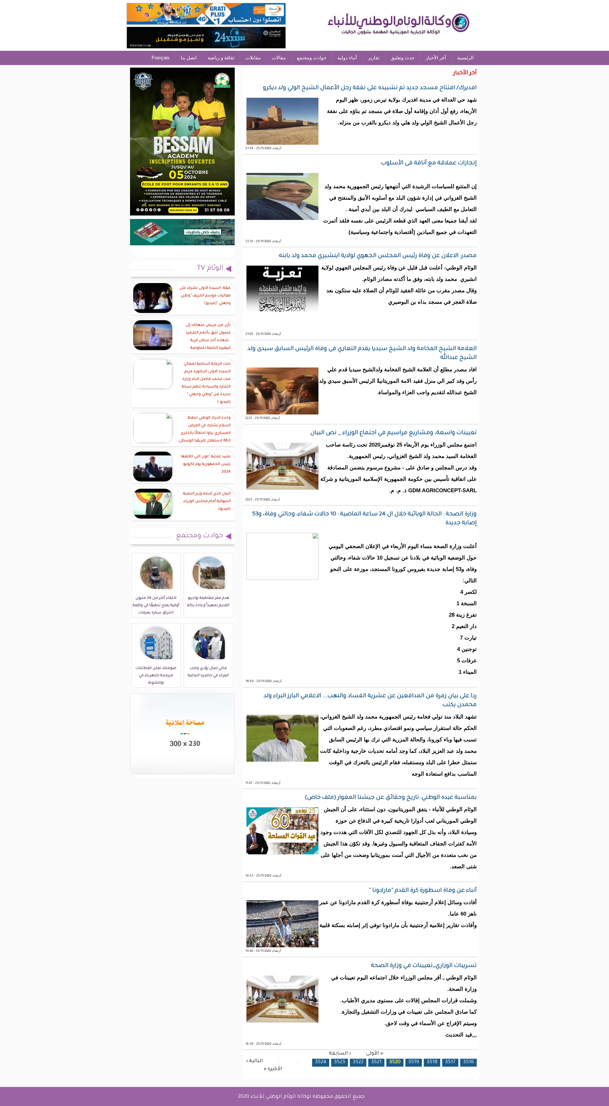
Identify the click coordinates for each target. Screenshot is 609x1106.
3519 (413, 1062)
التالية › (254, 1061)
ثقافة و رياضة (221, 57)
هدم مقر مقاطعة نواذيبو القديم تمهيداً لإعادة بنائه (208, 602)
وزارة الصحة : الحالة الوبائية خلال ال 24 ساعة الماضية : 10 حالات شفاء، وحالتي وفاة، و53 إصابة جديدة (364, 519)
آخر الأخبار (436, 57)
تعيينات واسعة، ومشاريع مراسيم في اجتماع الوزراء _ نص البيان (393, 433)
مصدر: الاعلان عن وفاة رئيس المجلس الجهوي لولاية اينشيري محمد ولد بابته (378, 256)
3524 (320, 1062)
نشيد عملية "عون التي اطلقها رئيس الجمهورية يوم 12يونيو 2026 (206, 464)
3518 (432, 1062)
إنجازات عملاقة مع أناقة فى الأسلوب (429, 163)
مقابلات (253, 57)
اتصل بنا (189, 57)
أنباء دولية (347, 57)
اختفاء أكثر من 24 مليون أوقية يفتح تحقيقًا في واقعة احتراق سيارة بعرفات (156, 605)
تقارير (373, 57)
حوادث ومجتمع (311, 57)
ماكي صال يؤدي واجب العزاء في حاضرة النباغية (208, 672)
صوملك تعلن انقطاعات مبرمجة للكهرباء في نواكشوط (155, 675)
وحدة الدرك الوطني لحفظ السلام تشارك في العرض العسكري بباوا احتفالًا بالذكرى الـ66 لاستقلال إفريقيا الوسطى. (204, 429)
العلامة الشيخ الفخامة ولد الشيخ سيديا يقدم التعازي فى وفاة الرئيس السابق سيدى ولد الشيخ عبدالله (362, 353)
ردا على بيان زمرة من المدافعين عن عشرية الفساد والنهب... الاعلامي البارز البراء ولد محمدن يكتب (370, 700)
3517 (450, 1062)
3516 (468, 1062)
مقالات (279, 57)
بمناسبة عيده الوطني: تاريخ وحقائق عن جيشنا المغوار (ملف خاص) (391, 798)
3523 (339, 1062)
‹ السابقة (340, 1053)
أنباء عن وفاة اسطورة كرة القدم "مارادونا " (423, 891)
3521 (376, 1062)
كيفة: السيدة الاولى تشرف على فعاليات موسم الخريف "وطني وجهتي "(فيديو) (205, 296)
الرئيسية (465, 57)
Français (161, 57)
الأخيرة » (273, 1069)
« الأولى (374, 1053)
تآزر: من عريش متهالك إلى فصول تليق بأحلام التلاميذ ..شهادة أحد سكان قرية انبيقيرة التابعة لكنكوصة (208, 336)
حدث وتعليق (402, 57)
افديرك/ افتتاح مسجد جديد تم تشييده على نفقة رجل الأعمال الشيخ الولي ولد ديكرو (370, 88)
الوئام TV (210, 269)
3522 (358, 1062)
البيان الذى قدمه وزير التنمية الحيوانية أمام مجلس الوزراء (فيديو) (207, 501)
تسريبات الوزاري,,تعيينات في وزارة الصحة (424, 966)
